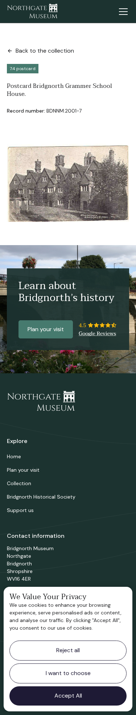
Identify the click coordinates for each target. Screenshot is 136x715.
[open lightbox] (68, 183)
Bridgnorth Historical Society (41, 496)
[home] (32, 12)
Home (14, 456)
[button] (122, 11)
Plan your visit (46, 329)
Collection (19, 483)
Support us (20, 510)
